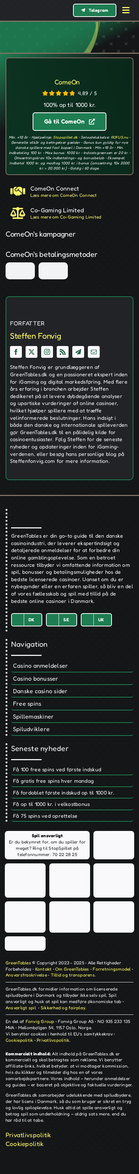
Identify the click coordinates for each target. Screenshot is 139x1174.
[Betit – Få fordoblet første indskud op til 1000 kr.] (72, 793)
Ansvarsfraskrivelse (26, 975)
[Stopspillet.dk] (25, 880)
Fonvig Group (40, 1021)
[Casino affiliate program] (81, 191)
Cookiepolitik (19, 1040)
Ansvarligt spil (21, 1007)
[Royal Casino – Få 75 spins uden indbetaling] (72, 816)
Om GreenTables (72, 969)
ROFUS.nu (119, 137)
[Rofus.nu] (113, 880)
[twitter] (31, 352)
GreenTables (18, 962)
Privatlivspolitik (53, 1040)
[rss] (63, 352)
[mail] (94, 352)
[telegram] (78, 352)
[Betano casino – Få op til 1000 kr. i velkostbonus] (72, 804)
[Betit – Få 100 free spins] (72, 770)
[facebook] (16, 352)
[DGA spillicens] (81, 213)
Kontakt (43, 969)
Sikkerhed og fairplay (63, 1007)
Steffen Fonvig (35, 335)
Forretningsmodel (111, 969)
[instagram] (47, 352)
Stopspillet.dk (65, 137)
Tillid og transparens (73, 975)
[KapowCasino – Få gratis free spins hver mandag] (72, 781)
